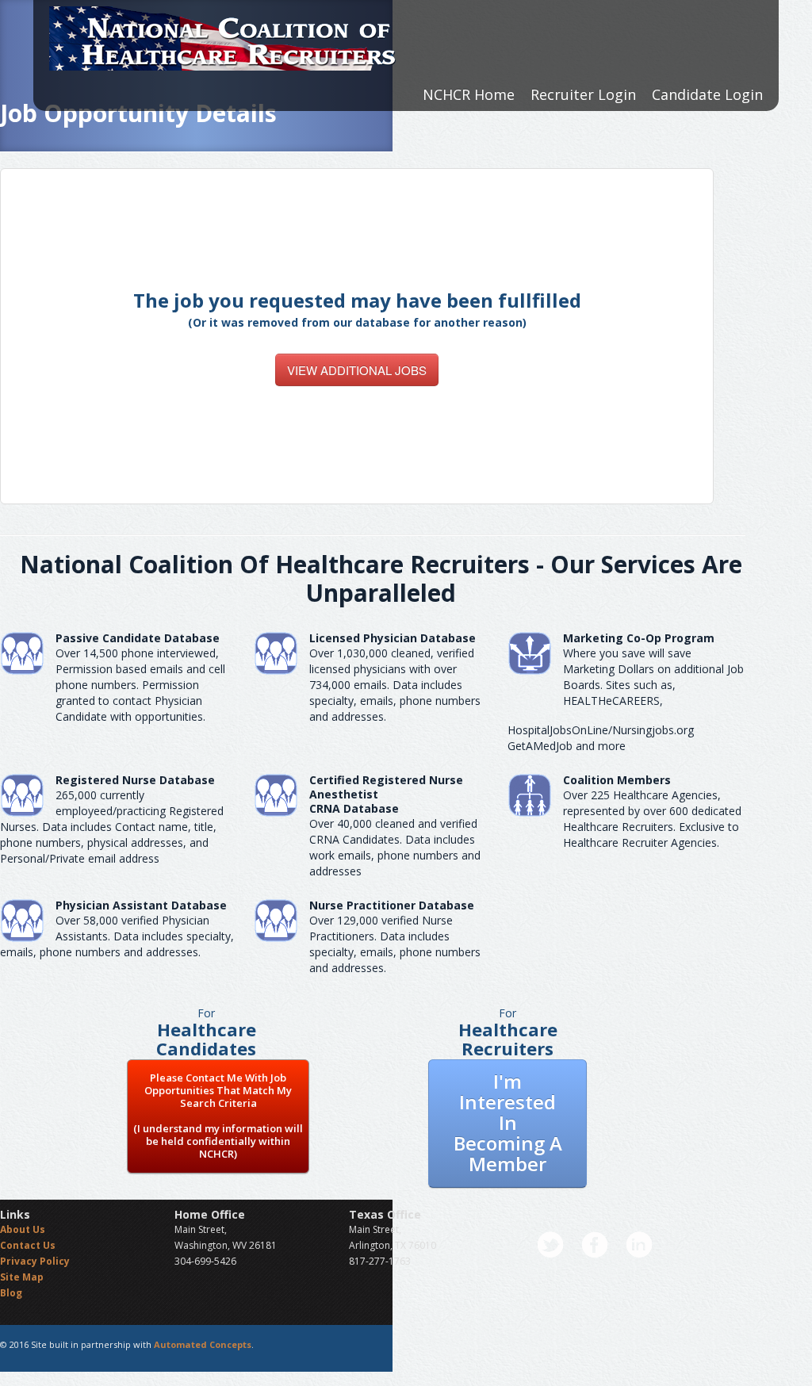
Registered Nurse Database (135, 779)
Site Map (22, 1277)
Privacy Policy (35, 1261)
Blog (11, 1293)
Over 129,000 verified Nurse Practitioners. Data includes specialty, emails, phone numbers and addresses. (395, 944)
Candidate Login (707, 94)
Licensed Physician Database (392, 637)
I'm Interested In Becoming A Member (508, 1122)
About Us (22, 1229)
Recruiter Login (583, 94)
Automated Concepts (202, 1344)
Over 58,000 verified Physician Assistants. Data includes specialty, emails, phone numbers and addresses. (117, 936)
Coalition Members (617, 779)
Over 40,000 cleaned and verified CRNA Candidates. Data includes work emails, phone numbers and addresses (395, 847)
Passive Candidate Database (138, 637)
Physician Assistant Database (141, 905)
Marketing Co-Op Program (638, 637)
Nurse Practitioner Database (391, 905)
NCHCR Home (469, 94)
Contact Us (28, 1245)
